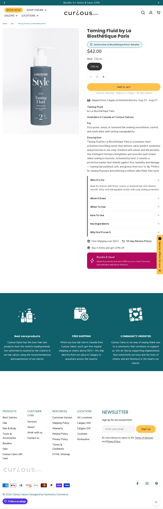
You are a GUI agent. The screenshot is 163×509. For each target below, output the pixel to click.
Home (5, 24)
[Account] (151, 13)
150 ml (94, 66)
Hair (12, 24)
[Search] (143, 12)
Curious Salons (20, 494)
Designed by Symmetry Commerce (48, 494)
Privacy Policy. (113, 441)
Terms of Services (144, 437)
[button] (4, 3)
